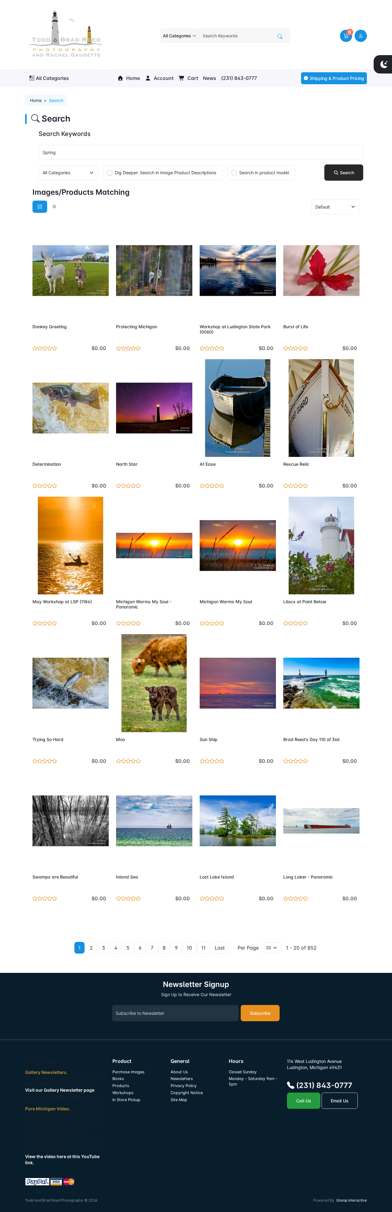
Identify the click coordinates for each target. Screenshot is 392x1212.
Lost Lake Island (217, 876)
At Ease (208, 464)
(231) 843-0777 (239, 78)
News (209, 78)
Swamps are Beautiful (55, 876)
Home (132, 78)
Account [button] (163, 78)
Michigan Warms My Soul (226, 601)
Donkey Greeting (49, 326)
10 (189, 948)
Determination (46, 464)
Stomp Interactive (351, 1200)
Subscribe (260, 1013)
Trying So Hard (47, 739)
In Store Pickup (126, 1099)
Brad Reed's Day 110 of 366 (311, 739)
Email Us (340, 1100)
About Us (179, 1072)
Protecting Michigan (136, 326)
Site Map (179, 1099)
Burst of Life (295, 326)
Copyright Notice (187, 1092)
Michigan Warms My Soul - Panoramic (144, 604)
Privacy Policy (184, 1085)
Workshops (123, 1092)
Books (118, 1078)
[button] (346, 36)
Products (120, 1085)
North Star (127, 464)
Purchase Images (128, 1072)
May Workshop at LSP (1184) (62, 601)
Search (346, 172)
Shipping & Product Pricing (337, 78)
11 (203, 948)
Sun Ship (208, 739)
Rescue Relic (296, 464)
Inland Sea (127, 876)
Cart (192, 78)
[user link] (361, 36)
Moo (120, 739)
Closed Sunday (243, 1072)
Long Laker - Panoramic (308, 876)
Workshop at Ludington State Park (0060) (235, 329)
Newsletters (182, 1078)
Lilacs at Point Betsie (304, 601)
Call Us (303, 1100)
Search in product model (264, 172)
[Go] (280, 36)
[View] (39, 311)
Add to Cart (89, 311)
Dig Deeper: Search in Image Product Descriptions (165, 172)
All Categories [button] (52, 78)
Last (220, 948)
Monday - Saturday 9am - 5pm (253, 1081)
